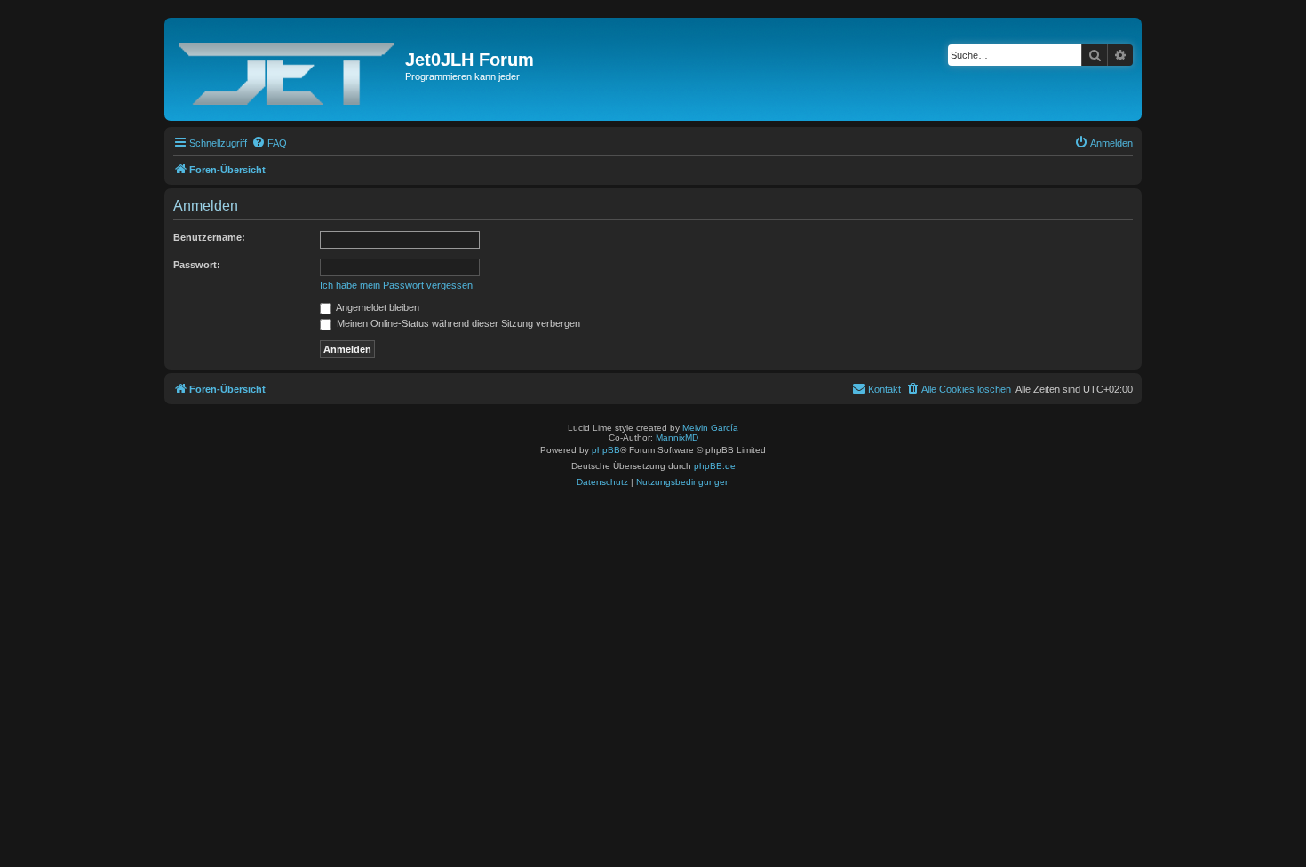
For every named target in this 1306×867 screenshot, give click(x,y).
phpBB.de (715, 466)
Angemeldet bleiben (376, 307)
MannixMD (677, 437)
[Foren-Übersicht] (287, 69)
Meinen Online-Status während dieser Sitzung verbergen (457, 323)
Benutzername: (209, 237)
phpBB (606, 450)
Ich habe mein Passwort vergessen (396, 285)
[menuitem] (269, 143)
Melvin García (710, 428)
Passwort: (196, 264)
